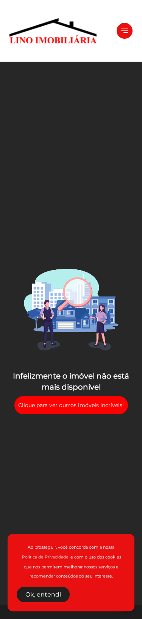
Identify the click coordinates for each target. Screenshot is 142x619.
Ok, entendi (43, 594)
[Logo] (58, 31)
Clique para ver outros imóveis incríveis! (71, 405)
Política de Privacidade (45, 557)
